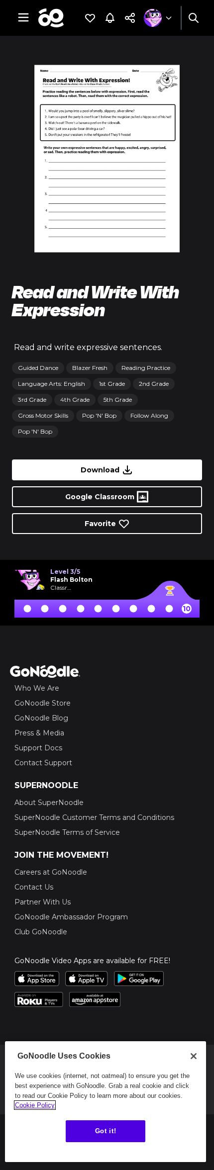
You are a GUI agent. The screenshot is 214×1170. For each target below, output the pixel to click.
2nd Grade (154, 383)
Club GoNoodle (40, 931)
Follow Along (149, 415)
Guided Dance (38, 367)
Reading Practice (145, 367)
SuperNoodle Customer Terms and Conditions (94, 817)
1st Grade (112, 383)
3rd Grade (32, 399)
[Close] (194, 1056)
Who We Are (36, 688)
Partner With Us (42, 902)
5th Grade (118, 399)
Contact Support (43, 762)
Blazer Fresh (89, 367)
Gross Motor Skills (43, 415)
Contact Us (33, 887)
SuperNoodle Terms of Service (67, 832)
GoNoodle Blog (41, 718)
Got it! (105, 1131)
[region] (105, 1101)
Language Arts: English (51, 383)
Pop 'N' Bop (99, 415)
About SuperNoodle (49, 802)
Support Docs (38, 747)
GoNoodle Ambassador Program (71, 916)
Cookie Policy (35, 1105)
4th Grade (75, 399)
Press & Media (39, 732)
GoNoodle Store (42, 703)
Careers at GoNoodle (50, 872)
